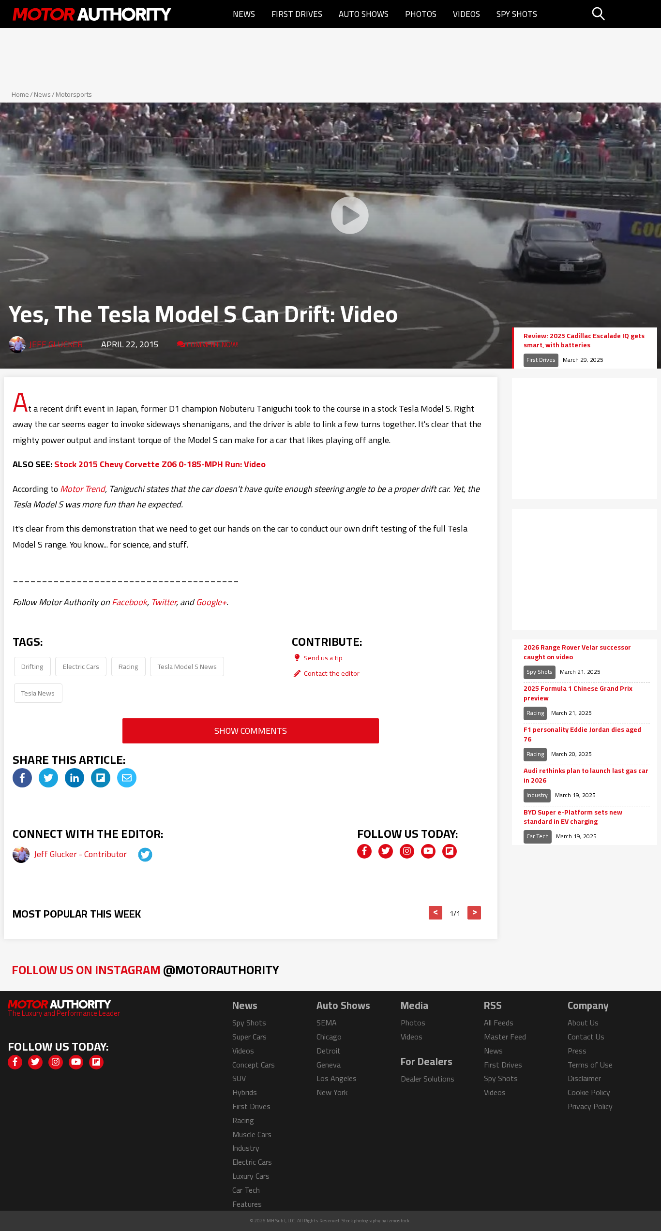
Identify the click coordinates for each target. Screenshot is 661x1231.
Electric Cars (81, 666)
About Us (583, 1022)
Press (577, 1050)
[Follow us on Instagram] (407, 851)
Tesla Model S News (187, 666)
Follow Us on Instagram (145, 969)
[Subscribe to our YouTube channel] (428, 851)
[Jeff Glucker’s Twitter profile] (136, 854)
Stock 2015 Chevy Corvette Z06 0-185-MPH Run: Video (160, 464)
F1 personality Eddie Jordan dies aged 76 (582, 734)
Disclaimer (584, 1078)
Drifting (32, 666)
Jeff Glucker (56, 344)
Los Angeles (336, 1078)
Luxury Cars (251, 1176)
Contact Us (586, 1036)
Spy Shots (516, 14)
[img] (22, 777)
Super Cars (249, 1036)
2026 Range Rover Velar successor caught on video (577, 652)
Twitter (163, 602)
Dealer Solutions (427, 1078)
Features (247, 1204)
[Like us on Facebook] (364, 851)
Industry (537, 795)
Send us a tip (322, 657)
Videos (466, 14)
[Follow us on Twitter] (385, 851)
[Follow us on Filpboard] (449, 851)
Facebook (129, 602)
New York (331, 1092)
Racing (128, 666)
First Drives (296, 14)
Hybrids (244, 1092)
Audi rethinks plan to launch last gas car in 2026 (586, 775)
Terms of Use (590, 1064)
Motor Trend (82, 489)
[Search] (623, 14)
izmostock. (399, 1220)
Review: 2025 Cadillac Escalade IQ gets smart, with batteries (584, 340)
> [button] (474, 913)
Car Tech (537, 836)
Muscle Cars (251, 1134)
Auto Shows (364, 14)
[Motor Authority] (92, 14)
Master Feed (505, 1036)
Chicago (329, 1036)
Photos (420, 14)
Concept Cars (253, 1064)
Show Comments (250, 731)
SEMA (326, 1022)
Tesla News (38, 692)
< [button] (435, 913)
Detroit (328, 1050)
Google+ (211, 602)
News (244, 14)
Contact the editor (331, 673)
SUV (239, 1078)
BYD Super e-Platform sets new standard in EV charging (573, 817)
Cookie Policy (589, 1092)
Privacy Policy (590, 1106)
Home (20, 94)
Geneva (328, 1064)
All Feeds (498, 1022)
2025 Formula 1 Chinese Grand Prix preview (578, 693)
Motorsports (74, 94)
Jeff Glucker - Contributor (81, 854)
